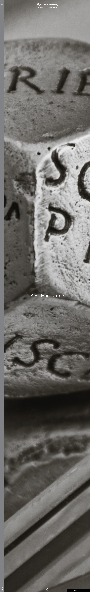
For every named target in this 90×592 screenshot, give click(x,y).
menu (2, 4)
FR (2, 587)
